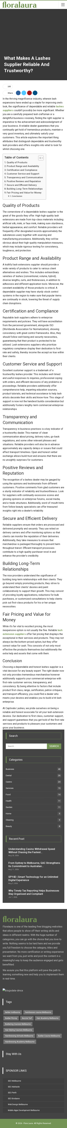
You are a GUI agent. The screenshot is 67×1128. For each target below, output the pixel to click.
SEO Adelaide (14, 1087)
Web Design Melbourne (18, 1104)
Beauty (9, 826)
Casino (9, 782)
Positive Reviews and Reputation (24, 181)
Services (9, 788)
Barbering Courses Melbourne (18, 1024)
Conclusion (17, 196)
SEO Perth (12, 1093)
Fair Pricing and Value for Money (24, 192)
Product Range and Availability (23, 166)
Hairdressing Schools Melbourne (19, 1036)
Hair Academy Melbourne (47, 1018)
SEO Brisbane (14, 1098)
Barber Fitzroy (11, 1018)
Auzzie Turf (27, 1018)
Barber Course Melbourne (49, 1036)
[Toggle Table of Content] (39, 158)
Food (8, 794)
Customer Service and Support (23, 174)
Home (8, 813)
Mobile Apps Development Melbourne (24, 1110)
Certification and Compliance (22, 170)
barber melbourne (12, 1012)
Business (10, 769)
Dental (9, 775)
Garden (9, 807)
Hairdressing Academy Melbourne (19, 1042)
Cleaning (10, 820)
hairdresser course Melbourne (38, 1012)
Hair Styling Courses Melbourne (18, 1030)
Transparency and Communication (25, 177)
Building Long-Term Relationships (25, 189)
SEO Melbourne (14, 1081)
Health (9, 801)
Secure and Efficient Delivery (22, 185)
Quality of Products (17, 162)
